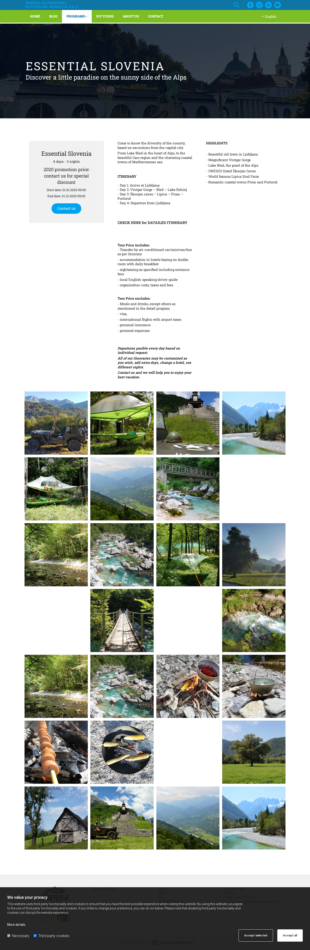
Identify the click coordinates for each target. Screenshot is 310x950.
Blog (53, 16)
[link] (77, 16)
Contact (155, 16)
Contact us (66, 208)
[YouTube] (277, 5)
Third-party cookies (53, 936)
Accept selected (255, 935)
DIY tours (105, 16)
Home (35, 16)
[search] (237, 5)
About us (131, 16)
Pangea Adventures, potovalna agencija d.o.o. (52, 5)
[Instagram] (259, 5)
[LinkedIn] (268, 5)
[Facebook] (250, 5)
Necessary (20, 936)
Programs (75, 16)
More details (16, 924)
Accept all (290, 935)
